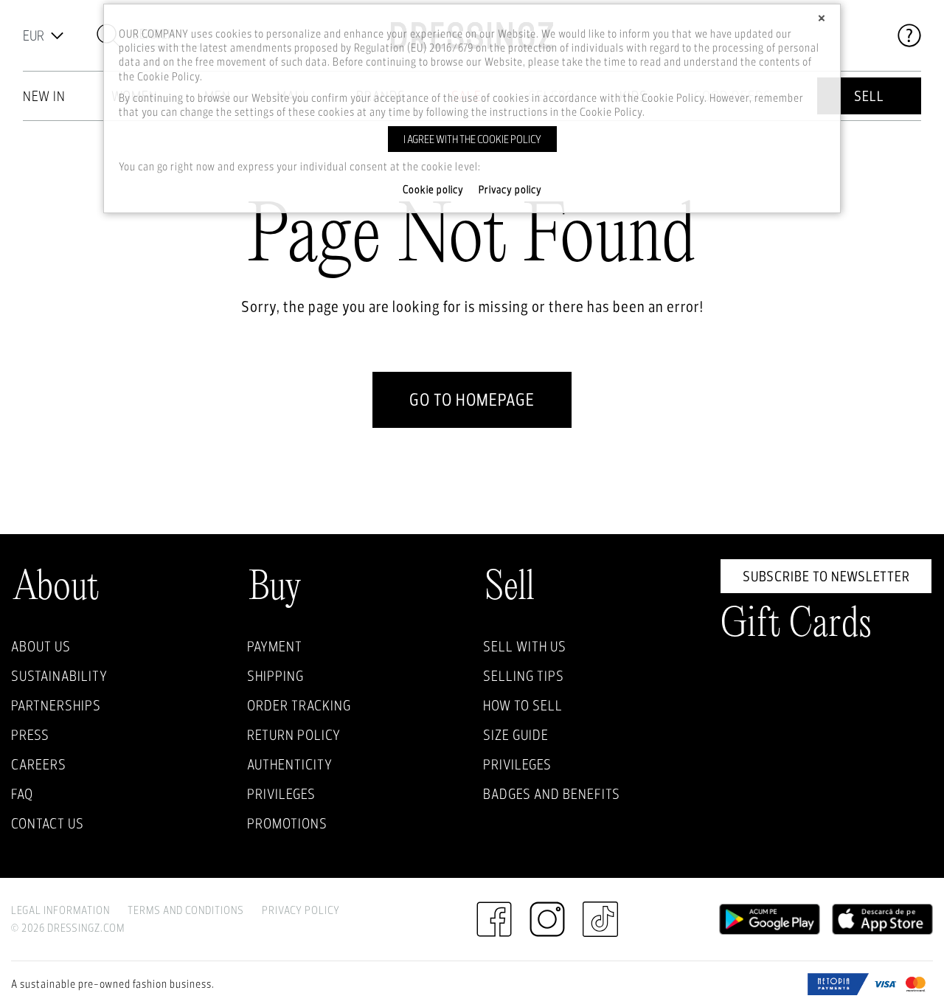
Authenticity (290, 764)
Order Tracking (299, 705)
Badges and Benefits (551, 794)
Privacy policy (510, 189)
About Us (41, 646)
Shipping (275, 676)
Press (30, 735)
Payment (274, 646)
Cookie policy (433, 189)
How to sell (523, 705)
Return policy (294, 735)
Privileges (281, 794)
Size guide (516, 735)
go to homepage (472, 399)
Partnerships (56, 705)
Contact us (47, 823)
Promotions (287, 823)
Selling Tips (523, 676)
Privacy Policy (301, 910)
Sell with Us (524, 646)
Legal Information (60, 910)
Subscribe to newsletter (826, 576)
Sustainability (59, 676)
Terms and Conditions (186, 910)
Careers (38, 764)
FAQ (22, 794)
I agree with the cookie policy (472, 139)
